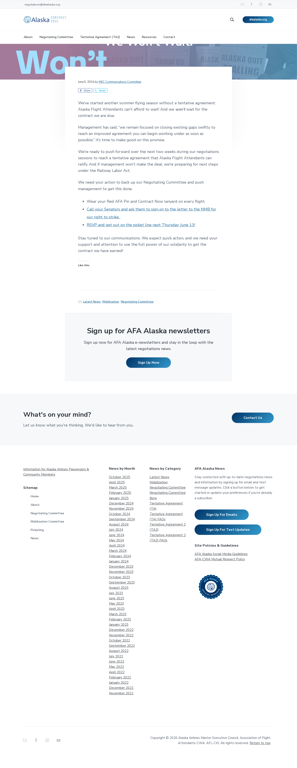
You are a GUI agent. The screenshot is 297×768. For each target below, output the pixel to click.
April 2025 (117, 482)
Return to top (260, 743)
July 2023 (116, 593)
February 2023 (120, 619)
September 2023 (122, 582)
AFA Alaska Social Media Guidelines (221, 554)
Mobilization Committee (47, 521)
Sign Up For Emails (221, 514)
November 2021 (121, 693)
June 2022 (116, 661)
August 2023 (118, 588)
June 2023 (116, 598)
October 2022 (119, 640)
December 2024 (121, 503)
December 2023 (121, 566)
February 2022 (120, 677)
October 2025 (119, 477)
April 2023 (117, 609)
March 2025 (118, 487)
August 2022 (118, 651)
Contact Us (253, 417)
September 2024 (122, 519)
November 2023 (121, 572)
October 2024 (119, 514)
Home (35, 496)
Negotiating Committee (137, 302)
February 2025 (120, 493)
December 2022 (121, 630)
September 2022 (122, 646)
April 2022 (117, 672)
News (35, 538)
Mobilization (110, 302)
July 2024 (116, 529)
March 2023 (118, 614)
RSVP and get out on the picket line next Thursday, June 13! (141, 224)
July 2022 (116, 656)
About (35, 505)
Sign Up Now (148, 362)
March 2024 (118, 551)
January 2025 (118, 498)
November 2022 (121, 635)
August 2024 (118, 524)
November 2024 (121, 508)
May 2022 (116, 667)
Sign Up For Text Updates (228, 529)
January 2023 (118, 624)
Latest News (92, 302)
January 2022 (118, 682)
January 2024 (118, 561)
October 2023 (119, 577)
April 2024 (117, 545)
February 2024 (120, 556)
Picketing (37, 530)
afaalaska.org (258, 20)
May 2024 (116, 540)
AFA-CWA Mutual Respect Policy (220, 559)
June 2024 (116, 535)
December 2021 (121, 688)
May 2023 (116, 603)
